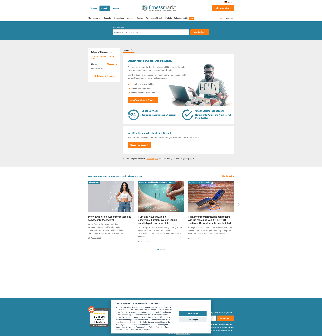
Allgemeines (94, 182)
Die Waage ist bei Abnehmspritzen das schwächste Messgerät (109, 218)
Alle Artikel (227, 176)
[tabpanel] (111, 211)
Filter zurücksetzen (106, 76)
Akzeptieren (193, 313)
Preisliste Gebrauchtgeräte (179, 18)
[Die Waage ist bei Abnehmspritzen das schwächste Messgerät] (111, 196)
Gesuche (107, 18)
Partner (140, 18)
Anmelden (230, 18)
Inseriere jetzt (152, 159)
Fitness (93, 8)
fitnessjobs (119, 18)
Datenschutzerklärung (183, 334)
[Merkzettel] (221, 18)
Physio (104, 8)
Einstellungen (193, 320)
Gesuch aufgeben (138, 145)
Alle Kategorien (94, 18)
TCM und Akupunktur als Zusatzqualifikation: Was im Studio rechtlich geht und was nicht (157, 220)
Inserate (128, 50)
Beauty (115, 8)
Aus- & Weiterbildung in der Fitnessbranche (156, 182)
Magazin (130, 18)
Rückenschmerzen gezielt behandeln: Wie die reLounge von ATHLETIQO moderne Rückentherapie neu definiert (209, 220)
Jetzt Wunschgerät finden (142, 100)
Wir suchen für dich (154, 18)
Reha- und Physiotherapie (199, 182)
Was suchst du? (119, 28)
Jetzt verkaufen (222, 8)
